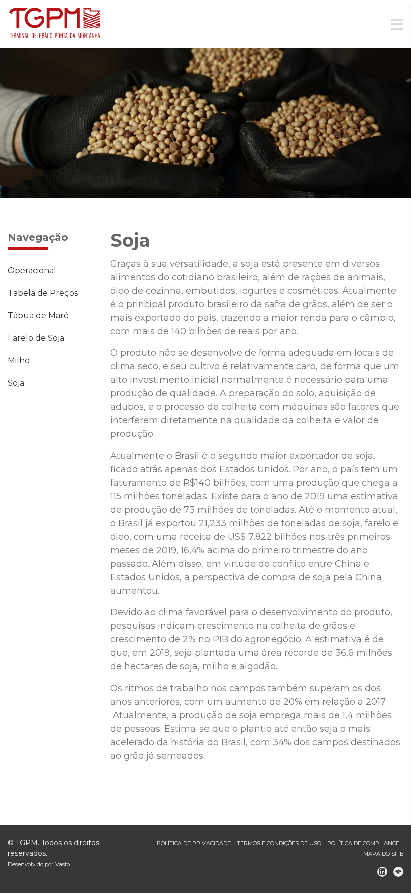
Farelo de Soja (36, 338)
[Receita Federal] (398, 872)
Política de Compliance (363, 843)
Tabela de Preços (43, 293)
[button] (31, 123)
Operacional (32, 270)
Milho (19, 360)
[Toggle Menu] (397, 25)
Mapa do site (383, 853)
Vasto (62, 864)
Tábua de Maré (38, 315)
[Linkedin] (382, 872)
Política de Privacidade (194, 843)
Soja (16, 383)
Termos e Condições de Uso (279, 843)
